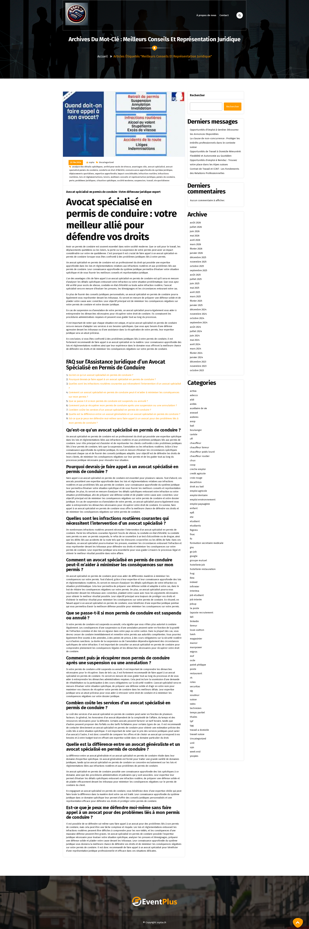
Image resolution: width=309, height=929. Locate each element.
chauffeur (195, 443)
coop (192, 464)
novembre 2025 (198, 261)
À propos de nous (206, 15)
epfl (192, 512)
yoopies (194, 756)
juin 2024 (195, 335)
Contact (224, 15)
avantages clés (139, 167)
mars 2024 (195, 348)
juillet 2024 (196, 331)
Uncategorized (106, 162)
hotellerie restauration (203, 569)
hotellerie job (197, 564)
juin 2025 (194, 283)
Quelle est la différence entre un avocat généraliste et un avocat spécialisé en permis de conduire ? (124, 414)
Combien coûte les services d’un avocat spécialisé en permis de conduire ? (110, 409)
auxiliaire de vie (198, 408)
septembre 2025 (198, 270)
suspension (139, 180)
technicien (195, 708)
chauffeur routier (200, 456)
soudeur (194, 695)
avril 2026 (195, 240)
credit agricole (198, 473)
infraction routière (147, 174)
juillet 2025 (196, 279)
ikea (192, 577)
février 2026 (196, 248)
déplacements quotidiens (81, 174)
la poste (194, 608)
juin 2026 (195, 231)
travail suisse (197, 734)
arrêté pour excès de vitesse (117, 167)
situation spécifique (106, 180)
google (193, 556)
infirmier (194, 586)
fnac (192, 534)
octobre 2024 (197, 318)
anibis (193, 404)
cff (191, 438)
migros (193, 651)
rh (191, 677)
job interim (196, 599)
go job (193, 551)
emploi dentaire (199, 495)
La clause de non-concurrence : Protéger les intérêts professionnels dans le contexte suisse (215, 143)
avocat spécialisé (156, 167)
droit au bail (197, 486)
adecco (194, 395)
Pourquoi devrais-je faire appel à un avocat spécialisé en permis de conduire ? (112, 379)
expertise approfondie (106, 174)
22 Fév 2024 (75, 162)
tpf (191, 721)
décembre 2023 (198, 361)
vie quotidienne (161, 180)
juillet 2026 (196, 226)
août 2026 (195, 222)
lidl (191, 616)
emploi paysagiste (200, 503)
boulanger (196, 430)
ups (192, 747)
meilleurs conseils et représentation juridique (133, 177)
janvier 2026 (196, 253)
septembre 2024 (198, 322)
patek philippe (198, 664)
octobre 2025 (197, 266)
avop (192, 421)
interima (194, 590)
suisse (193, 699)
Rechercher (197, 95)
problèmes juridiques (85, 180)
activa (193, 390)
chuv (192, 460)
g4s (192, 547)
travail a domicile (199, 729)
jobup (193, 603)
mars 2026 (195, 244)
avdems (194, 417)
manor (193, 643)
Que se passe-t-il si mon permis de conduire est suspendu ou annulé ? (108, 401)
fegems (194, 530)
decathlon (196, 482)
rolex (193, 682)
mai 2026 (194, 235)
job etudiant (197, 595)
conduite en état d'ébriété (111, 170)
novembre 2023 (198, 366)
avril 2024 (195, 344)
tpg (192, 725)
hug (192, 573)
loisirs (106, 177)
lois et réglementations (91, 177)
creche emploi (198, 469)
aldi (192, 399)
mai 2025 (194, 287)
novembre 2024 (198, 313)
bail (192, 425)
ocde (192, 660)
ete (191, 517)
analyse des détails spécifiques (87, 167)
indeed (193, 582)
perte (71, 180)
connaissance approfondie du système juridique (148, 170)
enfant (194, 508)
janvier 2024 (196, 357)
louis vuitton (197, 630)
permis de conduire (165, 177)
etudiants (195, 525)
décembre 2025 (198, 257)
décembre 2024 (198, 309)
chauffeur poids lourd (202, 451)
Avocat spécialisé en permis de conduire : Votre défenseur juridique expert (113, 192)
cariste (193, 434)
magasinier (196, 638)
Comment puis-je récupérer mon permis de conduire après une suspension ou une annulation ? (123, 405)
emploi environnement (202, 499)
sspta (91, 162)
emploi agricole (198, 490)
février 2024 (196, 353)
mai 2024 (195, 339)
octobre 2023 (197, 370)
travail (149, 180)
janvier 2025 (196, 305)
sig (191, 690)
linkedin (194, 621)
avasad (194, 412)
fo (191, 538)
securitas (195, 686)
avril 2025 (195, 292)
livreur (193, 625)
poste (193, 669)
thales (193, 716)
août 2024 (195, 326)
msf (192, 656)
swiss (193, 703)
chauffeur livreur (199, 447)
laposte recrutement (201, 612)
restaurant (196, 673)
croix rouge (196, 477)
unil (192, 742)
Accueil (102, 56)
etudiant (195, 521)
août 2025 (195, 274)
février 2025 (196, 300)
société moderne (125, 180)
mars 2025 (195, 296)
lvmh (193, 634)
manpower (196, 647)
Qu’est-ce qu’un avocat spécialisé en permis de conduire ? (101, 375)
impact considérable (127, 174)
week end (195, 751)
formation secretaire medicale (206, 543)
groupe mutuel (198, 560)
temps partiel (197, 712)
